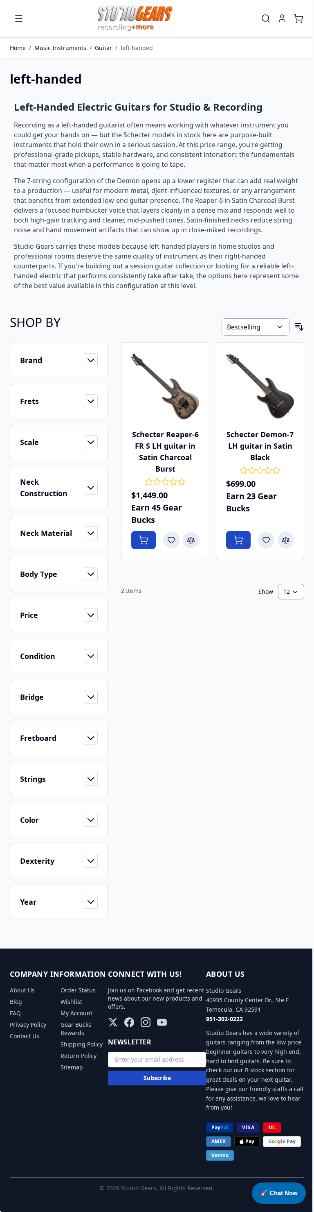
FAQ (15, 1013)
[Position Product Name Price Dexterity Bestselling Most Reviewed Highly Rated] (255, 327)
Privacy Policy (28, 1024)
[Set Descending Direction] (299, 327)
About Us (22, 990)
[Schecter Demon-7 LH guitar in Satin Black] (260, 386)
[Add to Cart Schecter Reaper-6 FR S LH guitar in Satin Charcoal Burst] (143, 540)
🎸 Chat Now (279, 1192)
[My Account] (282, 18)
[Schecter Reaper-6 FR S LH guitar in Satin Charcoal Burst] (165, 386)
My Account (76, 1013)
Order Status (78, 990)
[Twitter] (113, 1022)
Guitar (103, 48)
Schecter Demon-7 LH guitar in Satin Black (260, 445)
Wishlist (71, 1001)
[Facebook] (129, 1022)
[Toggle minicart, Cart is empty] (298, 18)
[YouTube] (162, 1022)
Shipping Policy (82, 1044)
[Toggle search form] (265, 18)
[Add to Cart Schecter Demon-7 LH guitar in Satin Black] (238, 540)
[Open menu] (19, 18)
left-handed (137, 48)
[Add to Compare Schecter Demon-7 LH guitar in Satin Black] (286, 540)
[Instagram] (145, 1022)
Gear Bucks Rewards (76, 1029)
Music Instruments (60, 48)
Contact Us (24, 1036)
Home (18, 48)
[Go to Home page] (135, 18)
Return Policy (78, 1056)
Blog (16, 1001)
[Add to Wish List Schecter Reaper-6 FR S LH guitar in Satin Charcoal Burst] (171, 540)
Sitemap (72, 1067)
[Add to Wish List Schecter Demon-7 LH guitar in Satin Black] (266, 540)
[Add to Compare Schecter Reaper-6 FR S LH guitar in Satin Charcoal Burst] (191, 540)
